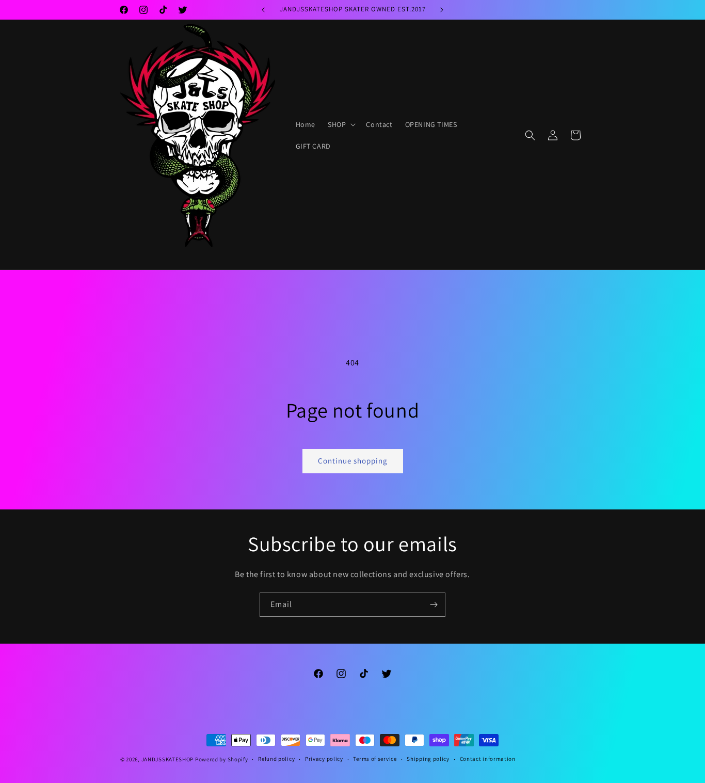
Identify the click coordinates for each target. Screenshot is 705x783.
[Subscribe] (433, 605)
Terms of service (374, 758)
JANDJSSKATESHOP (167, 759)
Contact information (488, 758)
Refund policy (276, 758)
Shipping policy (428, 758)
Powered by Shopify (221, 759)
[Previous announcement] (263, 10)
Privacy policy (324, 758)
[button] (341, 124)
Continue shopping (353, 461)
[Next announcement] (441, 10)
